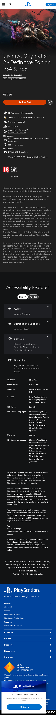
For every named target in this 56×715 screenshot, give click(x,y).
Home (6, 596)
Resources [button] (9, 651)
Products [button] (8, 632)
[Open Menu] (3, 4)
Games (15, 596)
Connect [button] (8, 657)
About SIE (8, 607)
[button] (17, 132)
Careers (7, 610)
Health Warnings (14, 528)
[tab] (22, 296)
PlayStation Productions (14, 618)
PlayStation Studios (12, 614)
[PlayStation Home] (28, 4)
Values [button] (7, 638)
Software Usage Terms (46, 702)
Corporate (8, 622)
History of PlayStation (13, 625)
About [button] (7, 603)
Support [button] (8, 644)
